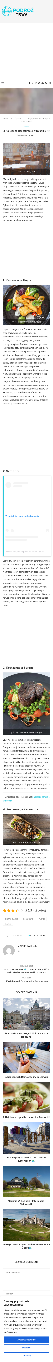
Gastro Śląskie (11, 919)
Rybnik (42, 919)
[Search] (50, 83)
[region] (26, 1329)
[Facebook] (29, 83)
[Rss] (46, 83)
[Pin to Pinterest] (41, 935)
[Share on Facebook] (34, 935)
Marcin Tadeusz (27, 135)
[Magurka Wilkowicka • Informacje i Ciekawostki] (26, 1181)
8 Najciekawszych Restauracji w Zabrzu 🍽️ (26, 1117)
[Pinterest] (39, 83)
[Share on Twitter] (38, 935)
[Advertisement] (26, 50)
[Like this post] (31, 935)
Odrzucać (26, 1355)
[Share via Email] (44, 935)
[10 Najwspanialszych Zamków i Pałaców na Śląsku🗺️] (26, 1224)
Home (5, 118)
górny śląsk (28, 919)
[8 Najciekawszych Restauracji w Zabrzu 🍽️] (26, 1097)
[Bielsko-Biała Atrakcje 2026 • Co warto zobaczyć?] (26, 1014)
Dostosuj (26, 1347)
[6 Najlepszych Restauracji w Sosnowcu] (26, 1057)
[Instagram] (36, 83)
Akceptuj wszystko (27, 1339)
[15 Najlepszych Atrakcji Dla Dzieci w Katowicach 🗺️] (26, 1137)
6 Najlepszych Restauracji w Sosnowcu (26, 1077)
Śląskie (18, 118)
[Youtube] (43, 83)
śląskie (8, 924)
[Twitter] (33, 83)
